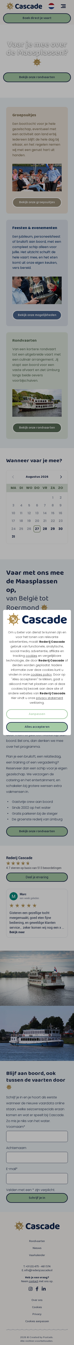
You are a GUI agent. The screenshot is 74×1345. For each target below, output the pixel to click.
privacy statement (49, 698)
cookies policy (41, 674)
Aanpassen (37, 714)
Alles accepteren (37, 726)
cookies (31, 656)
